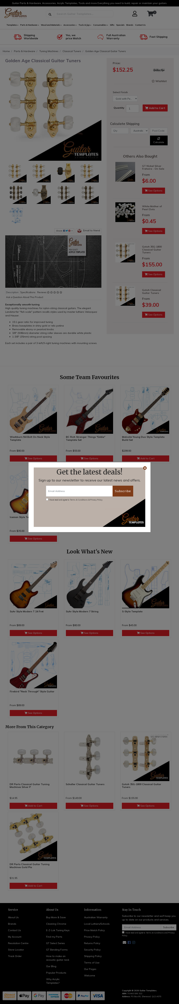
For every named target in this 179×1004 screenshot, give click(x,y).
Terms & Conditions (79, 500)
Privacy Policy (96, 500)
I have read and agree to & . (75, 500)
